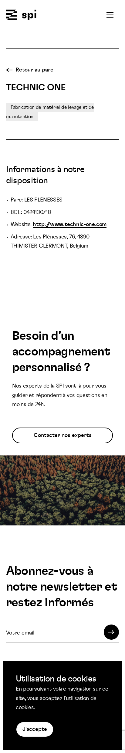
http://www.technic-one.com (69, 224)
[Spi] (21, 15)
